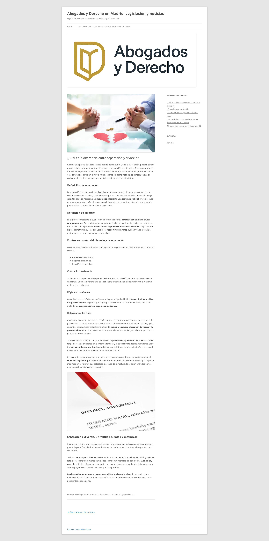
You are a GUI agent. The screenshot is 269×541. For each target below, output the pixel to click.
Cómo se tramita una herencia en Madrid (184, 126)
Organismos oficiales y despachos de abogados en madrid (104, 26)
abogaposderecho (126, 494)
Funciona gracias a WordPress (79, 529)
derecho (95, 494)
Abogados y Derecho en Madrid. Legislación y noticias (115, 13)
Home (69, 26)
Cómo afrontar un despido (81, 512)
